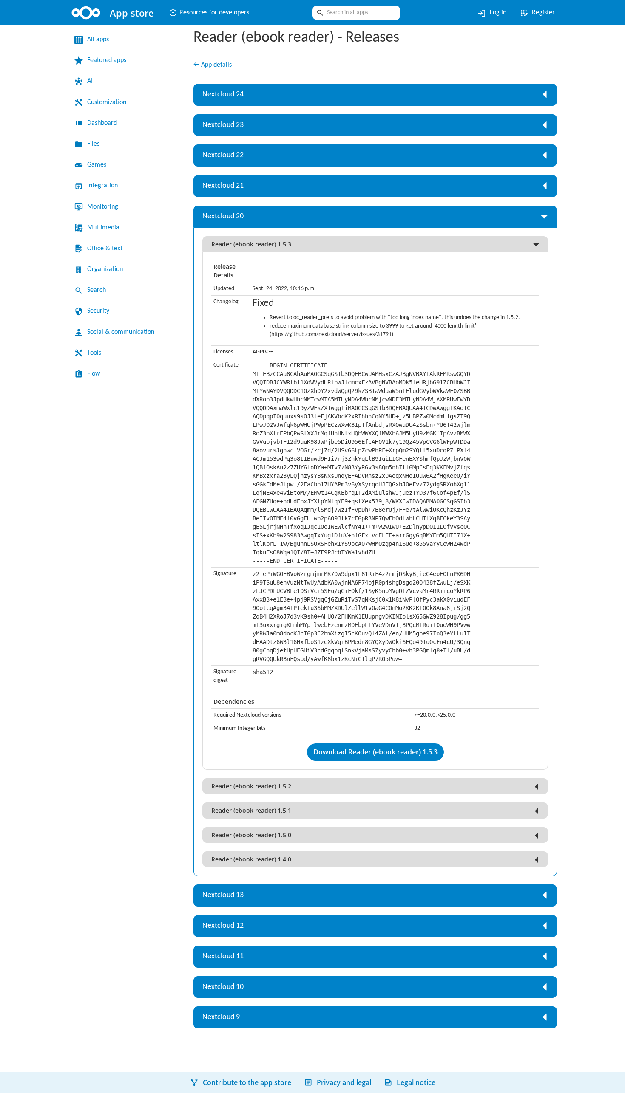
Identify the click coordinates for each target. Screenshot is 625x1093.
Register (535, 13)
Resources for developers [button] (215, 13)
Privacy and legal (344, 1082)
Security (100, 311)
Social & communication (126, 332)
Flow (94, 373)
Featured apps (110, 60)
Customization (110, 102)
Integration (105, 185)
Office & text (106, 248)
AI (90, 81)
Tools (95, 353)
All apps (99, 39)
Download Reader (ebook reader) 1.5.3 (375, 760)
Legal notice (416, 1082)
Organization (107, 269)
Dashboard (105, 123)
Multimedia (105, 227)
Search (98, 290)
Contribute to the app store (247, 1082)
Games (98, 164)
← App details (215, 65)
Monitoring (105, 207)
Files (94, 144)
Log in (487, 13)
